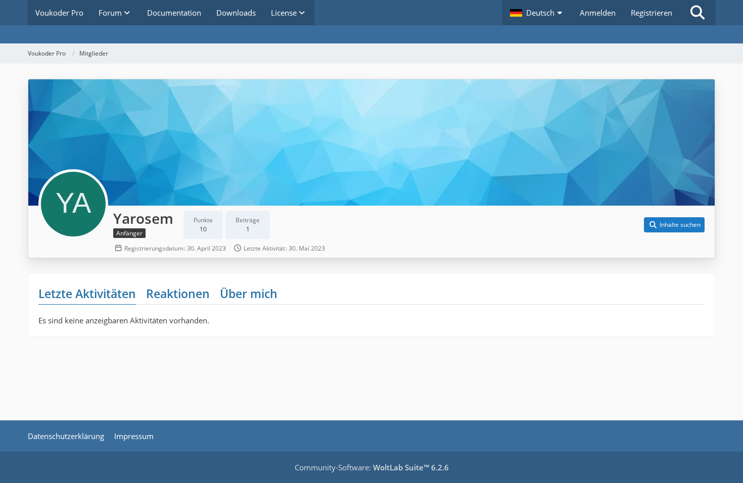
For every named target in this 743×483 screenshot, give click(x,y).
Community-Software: (372, 467)
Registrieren (651, 13)
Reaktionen (178, 293)
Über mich (248, 293)
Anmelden (598, 13)
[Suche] (697, 12)
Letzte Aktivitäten (87, 293)
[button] (537, 12)
